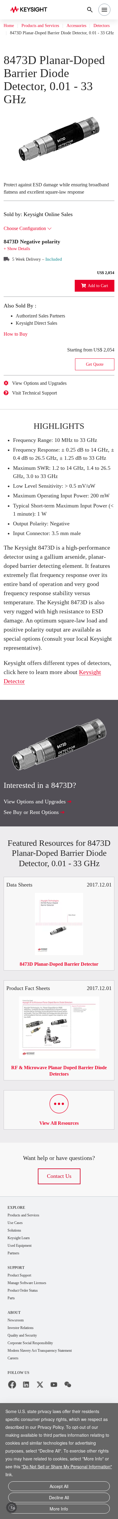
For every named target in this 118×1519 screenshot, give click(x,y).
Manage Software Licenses (31, 1350)
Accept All (58, 1488)
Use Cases (17, 1288)
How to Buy (18, 354)
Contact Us (59, 1241)
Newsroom (17, 1388)
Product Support (22, 1342)
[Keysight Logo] (30, 10)
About (14, 1380)
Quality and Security (25, 1404)
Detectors (21, 33)
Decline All (59, 1498)
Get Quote (94, 384)
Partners (15, 1319)
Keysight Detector (48, 735)
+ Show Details (19, 268)
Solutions (16, 1296)
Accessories (89, 25)
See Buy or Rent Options (35, 866)
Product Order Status (26, 1357)
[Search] (89, 9)
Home (9, 25)
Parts (12, 1365)
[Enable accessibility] (11, 1507)
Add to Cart (96, 305)
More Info (59, 1509)
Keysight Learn (21, 1303)
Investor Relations (23, 1396)
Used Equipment (22, 1311)
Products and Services (46, 25)
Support (17, 1334)
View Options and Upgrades (44, 403)
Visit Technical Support (39, 413)
